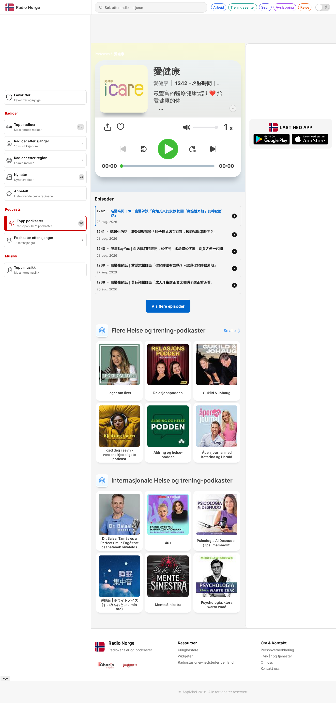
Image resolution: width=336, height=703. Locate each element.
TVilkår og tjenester (276, 656)
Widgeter (185, 656)
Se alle (230, 330)
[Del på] (107, 127)
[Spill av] (168, 149)
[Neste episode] (212, 149)
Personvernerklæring (277, 650)
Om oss (267, 662)
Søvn (265, 7)
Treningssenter (242, 7)
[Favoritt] (120, 127)
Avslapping (285, 7)
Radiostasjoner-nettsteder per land (206, 662)
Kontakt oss (270, 668)
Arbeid (218, 7)
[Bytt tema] (322, 7)
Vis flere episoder (168, 306)
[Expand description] (232, 108)
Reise (304, 7)
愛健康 (119, 54)
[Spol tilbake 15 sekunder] (143, 149)
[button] (186, 127)
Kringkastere (188, 650)
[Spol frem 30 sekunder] (192, 149)
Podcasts (102, 54)
